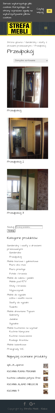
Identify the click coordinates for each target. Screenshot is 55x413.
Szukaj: (11, 227)
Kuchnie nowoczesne (20, 336)
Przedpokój (15, 257)
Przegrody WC (15, 349)
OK (49, 11)
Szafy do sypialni (18, 302)
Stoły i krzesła (17, 286)
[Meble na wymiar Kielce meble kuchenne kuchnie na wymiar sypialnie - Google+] (32, 404)
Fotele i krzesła (18, 274)
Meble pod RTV (18, 281)
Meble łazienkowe (16, 344)
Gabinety (14, 315)
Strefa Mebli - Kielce (35, 409)
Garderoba (15, 252)
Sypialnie (13, 323)
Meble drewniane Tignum (21, 311)
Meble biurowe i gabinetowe (22, 261)
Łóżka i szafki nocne (20, 298)
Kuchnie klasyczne (19, 331)
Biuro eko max (17, 265)
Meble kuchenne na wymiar (22, 328)
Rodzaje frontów (18, 340)
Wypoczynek (16, 290)
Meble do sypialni (16, 295)
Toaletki (13, 307)
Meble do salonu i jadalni (20, 278)
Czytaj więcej (40, 11)
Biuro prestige (17, 269)
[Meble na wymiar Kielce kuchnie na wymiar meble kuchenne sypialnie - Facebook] (24, 404)
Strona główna (14, 42)
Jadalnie (13, 319)
